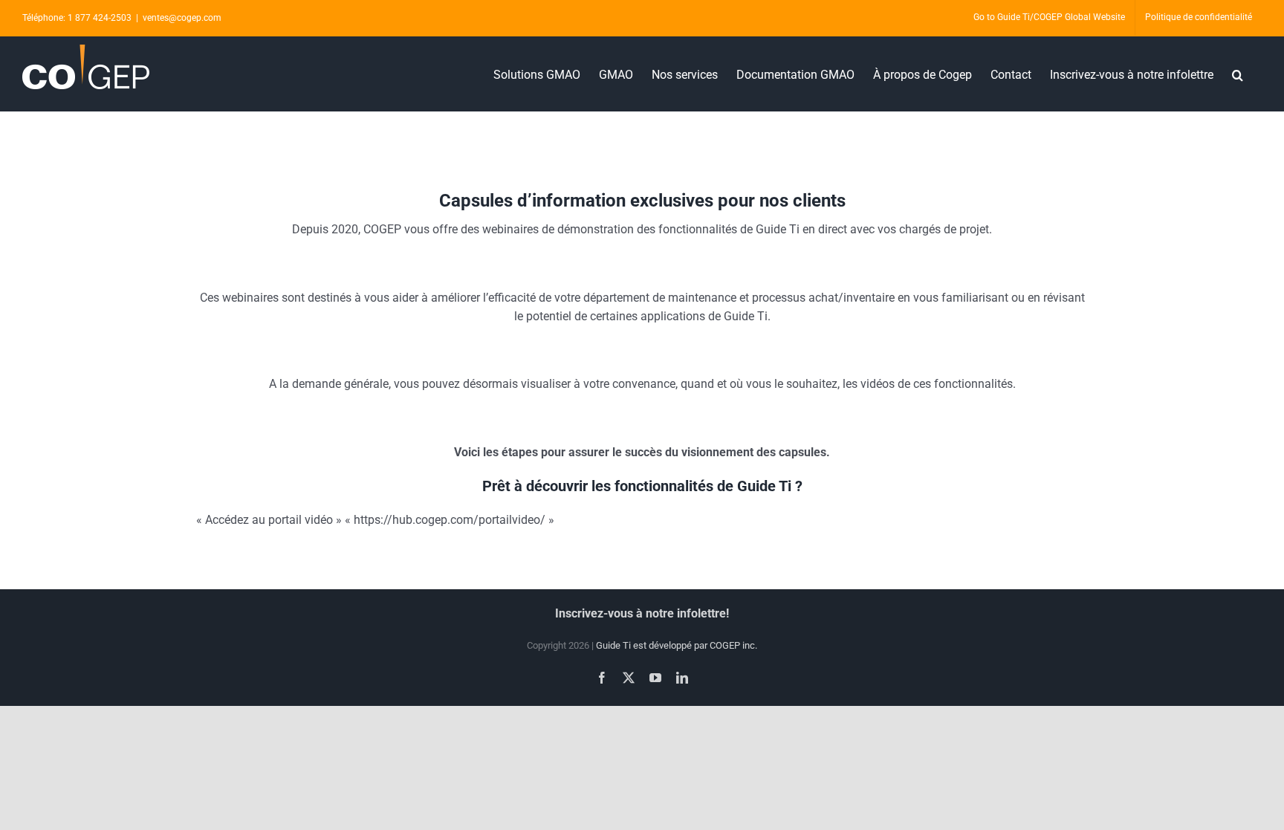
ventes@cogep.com (182, 18)
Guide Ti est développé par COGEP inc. (676, 645)
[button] (1237, 73)
